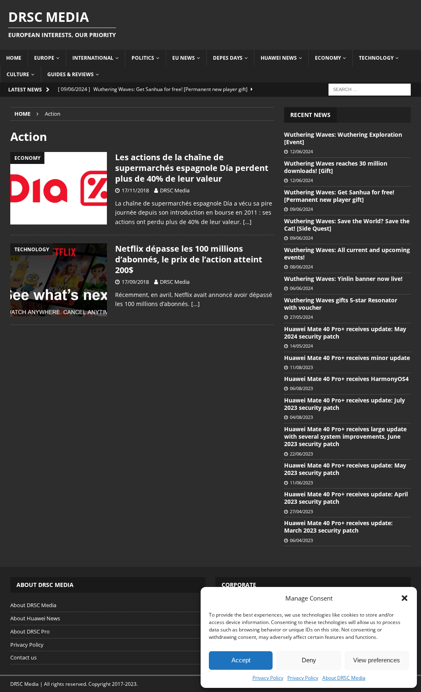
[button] (404, 598)
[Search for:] (369, 89)
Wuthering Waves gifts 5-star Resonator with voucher (340, 303)
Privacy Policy (267, 677)
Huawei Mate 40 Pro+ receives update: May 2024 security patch (345, 332)
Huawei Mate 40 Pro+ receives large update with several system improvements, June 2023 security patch (345, 436)
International (92, 57)
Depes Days (228, 57)
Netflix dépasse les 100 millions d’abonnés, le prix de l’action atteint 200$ (188, 259)
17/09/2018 (135, 281)
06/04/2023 (301, 540)
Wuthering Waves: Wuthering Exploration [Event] (343, 138)
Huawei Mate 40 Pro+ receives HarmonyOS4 (346, 379)
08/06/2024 (301, 267)
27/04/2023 (301, 511)
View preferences (376, 660)
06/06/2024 (301, 288)
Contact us (23, 657)
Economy (328, 57)
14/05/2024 (301, 346)
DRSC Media (175, 190)
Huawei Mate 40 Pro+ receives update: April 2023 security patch (346, 497)
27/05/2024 (301, 317)
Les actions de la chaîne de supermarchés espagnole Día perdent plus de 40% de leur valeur (191, 168)
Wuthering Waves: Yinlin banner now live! (343, 279)
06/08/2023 (301, 388)
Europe (44, 57)
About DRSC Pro (30, 631)
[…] (247, 222)
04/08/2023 (301, 417)
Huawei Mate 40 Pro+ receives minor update (347, 358)
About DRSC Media (343, 677)
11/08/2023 (301, 367)
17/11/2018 (135, 190)
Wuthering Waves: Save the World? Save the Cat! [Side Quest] (346, 224)
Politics (143, 57)
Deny (309, 660)
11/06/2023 (301, 482)
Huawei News (279, 57)
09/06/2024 (301, 209)
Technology (376, 57)
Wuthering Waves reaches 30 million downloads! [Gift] (335, 167)
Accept (240, 660)
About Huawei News (35, 618)
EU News (183, 57)
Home (13, 57)
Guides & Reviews (70, 74)
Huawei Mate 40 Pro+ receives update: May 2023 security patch (345, 469)
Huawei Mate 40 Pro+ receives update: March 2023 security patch (338, 526)
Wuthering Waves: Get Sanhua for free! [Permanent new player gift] (339, 195)
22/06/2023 (301, 454)
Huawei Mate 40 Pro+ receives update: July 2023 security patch (344, 403)
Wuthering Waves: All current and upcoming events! (347, 253)
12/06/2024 (301, 151)
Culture (18, 74)
